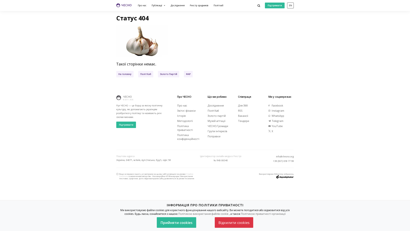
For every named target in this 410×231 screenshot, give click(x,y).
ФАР (188, 74)
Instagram (277, 110)
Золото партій (217, 116)
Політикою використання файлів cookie (203, 214)
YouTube (277, 126)
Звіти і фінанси (186, 110)
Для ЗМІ (243, 105)
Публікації (157, 5)
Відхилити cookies (234, 222)
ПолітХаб (145, 74)
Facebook (277, 105)
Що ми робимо (217, 96)
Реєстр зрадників (199, 5)
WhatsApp (277, 116)
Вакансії (243, 116)
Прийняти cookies (176, 222)
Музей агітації (216, 121)
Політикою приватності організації (263, 214)
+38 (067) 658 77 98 (283, 161)
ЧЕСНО (127, 96)
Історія (181, 116)
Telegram (277, 121)
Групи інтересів (217, 131)
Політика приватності (185, 128)
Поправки (214, 136)
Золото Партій (168, 74)
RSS (240, 110)
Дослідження (178, 5)
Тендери (243, 121)
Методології (185, 121)
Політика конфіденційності (188, 137)
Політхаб (218, 5)
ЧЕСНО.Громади (218, 126)
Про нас (142, 5)
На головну (124, 74)
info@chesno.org (285, 156)
